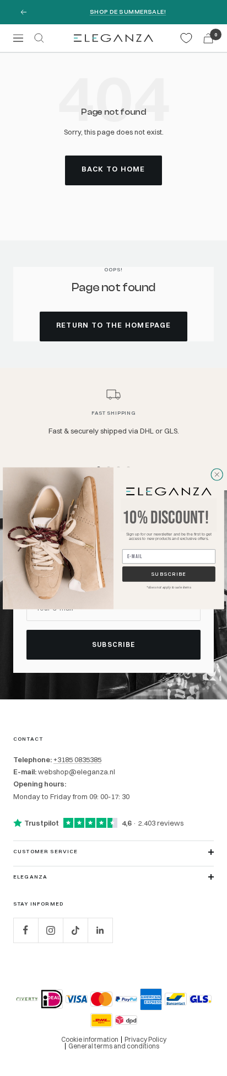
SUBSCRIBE (168, 573)
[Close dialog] (217, 474)
